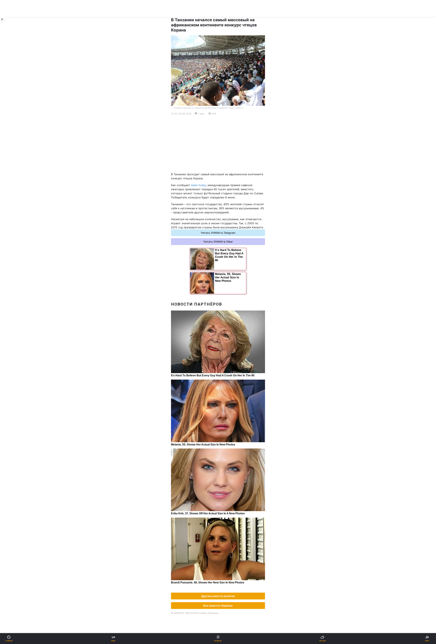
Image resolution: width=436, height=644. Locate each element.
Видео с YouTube (17, 232)
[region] (218, 143)
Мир (177, 129)
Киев (12, 160)
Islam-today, (199, 185)
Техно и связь (15, 197)
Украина (11, 120)
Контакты (12, 259)
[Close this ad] (2, 19)
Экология (12, 138)
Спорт (10, 188)
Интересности (15, 223)
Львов (179, 160)
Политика (181, 120)
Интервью (12, 241)
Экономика (13, 129)
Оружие (11, 206)
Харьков (180, 168)
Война (179, 111)
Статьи (179, 232)
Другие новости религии (218, 596)
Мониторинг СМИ (20, 289)
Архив (10, 250)
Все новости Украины (218, 605)
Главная (11, 111)
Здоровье (12, 215)
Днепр (13, 168)
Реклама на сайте (20, 281)
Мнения (180, 241)
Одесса (14, 175)
